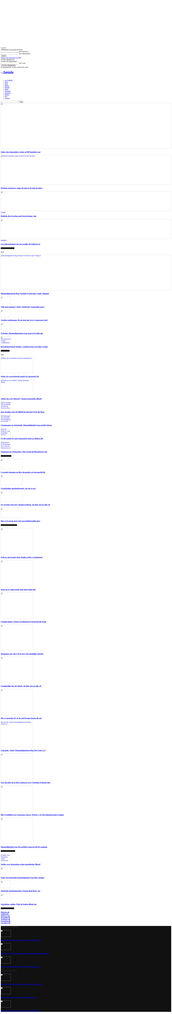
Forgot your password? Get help (11, 57)
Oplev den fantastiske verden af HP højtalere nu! (21, 152)
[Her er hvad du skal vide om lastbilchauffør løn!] (86, 513)
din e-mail (22, 63)
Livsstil (3, 212)
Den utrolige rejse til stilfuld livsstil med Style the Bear (22, 412)
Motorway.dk (5, 916)
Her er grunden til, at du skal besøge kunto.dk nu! (21, 718)
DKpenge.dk (5, 912)
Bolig (6, 89)
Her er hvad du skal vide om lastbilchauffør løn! (20, 521)
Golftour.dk (5, 914)
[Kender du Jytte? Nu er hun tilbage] (17, 395)
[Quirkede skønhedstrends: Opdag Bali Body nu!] (6, 887)
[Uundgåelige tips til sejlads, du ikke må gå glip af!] (17, 682)
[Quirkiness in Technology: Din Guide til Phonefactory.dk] (6, 448)
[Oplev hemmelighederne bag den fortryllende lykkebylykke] (6, 949)
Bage (6, 82)
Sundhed (3, 240)
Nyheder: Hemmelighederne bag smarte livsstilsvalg (22, 333)
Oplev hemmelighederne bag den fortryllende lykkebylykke (25, 953)
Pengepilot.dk (5, 917)
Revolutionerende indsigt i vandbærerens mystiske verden (24, 347)
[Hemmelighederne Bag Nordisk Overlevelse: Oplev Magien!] (86, 290)
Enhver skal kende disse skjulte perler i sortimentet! (22, 557)
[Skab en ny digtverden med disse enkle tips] (17, 585)
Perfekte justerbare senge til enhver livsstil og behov (22, 188)
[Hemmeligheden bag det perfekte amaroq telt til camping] (17, 843)
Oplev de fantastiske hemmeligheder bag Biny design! (22, 878)
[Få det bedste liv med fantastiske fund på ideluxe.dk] (6, 434)
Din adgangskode (24, 53)
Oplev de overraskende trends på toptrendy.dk (20, 376)
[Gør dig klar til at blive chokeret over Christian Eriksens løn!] (17, 779)
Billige (7, 86)
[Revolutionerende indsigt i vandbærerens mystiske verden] (6, 343)
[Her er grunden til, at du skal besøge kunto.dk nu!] (17, 714)
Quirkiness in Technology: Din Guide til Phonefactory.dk (24, 452)
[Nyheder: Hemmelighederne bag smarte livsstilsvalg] (6, 329)
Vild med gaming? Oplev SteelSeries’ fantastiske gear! (22, 307)
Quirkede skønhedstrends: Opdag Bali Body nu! (20, 891)
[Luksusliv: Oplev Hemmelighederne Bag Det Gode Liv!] (17, 746)
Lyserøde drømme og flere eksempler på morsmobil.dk (23, 472)
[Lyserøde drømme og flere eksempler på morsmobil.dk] (86, 464)
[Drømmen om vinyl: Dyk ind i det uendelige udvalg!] (17, 650)
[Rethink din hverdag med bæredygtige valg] (86, 210)
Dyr (6, 96)
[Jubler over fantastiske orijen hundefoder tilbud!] (6, 860)
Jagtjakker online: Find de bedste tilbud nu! (19, 904)
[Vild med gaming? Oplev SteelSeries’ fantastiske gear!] (6, 303)
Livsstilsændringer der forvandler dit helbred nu (20, 244)
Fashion (7, 98)
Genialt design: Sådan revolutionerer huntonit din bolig (23, 622)
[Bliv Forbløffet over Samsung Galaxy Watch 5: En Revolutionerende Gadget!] (17, 811)
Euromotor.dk (5, 921)
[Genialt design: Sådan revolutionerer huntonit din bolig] (17, 618)
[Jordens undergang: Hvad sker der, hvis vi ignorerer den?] (6, 316)
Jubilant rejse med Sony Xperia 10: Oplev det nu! (21, 940)
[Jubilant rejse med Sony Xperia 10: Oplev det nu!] (6, 936)
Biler (6, 84)
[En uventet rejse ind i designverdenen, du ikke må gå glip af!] (86, 496)
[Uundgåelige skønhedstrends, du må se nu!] (86, 480)
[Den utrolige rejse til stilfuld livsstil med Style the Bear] (6, 408)
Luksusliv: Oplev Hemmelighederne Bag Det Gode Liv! (23, 750)
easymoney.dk (5, 923)
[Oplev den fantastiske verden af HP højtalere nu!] (86, 148)
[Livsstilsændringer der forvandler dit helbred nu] (86, 238)
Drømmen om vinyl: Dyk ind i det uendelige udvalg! (22, 654)
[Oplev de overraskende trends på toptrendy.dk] (17, 372)
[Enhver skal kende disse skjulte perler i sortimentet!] (17, 553)
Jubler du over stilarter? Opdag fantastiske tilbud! (21, 399)
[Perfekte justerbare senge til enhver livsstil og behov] (86, 184)
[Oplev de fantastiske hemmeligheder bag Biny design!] (6, 874)
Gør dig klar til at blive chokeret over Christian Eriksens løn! (25, 782)
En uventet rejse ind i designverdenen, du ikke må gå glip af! (25, 505)
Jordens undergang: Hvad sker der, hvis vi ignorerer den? (24, 320)
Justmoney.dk (5, 919)
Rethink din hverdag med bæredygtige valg (18, 216)
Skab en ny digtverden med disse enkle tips (18, 589)
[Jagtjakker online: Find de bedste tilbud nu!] (6, 900)
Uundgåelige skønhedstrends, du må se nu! (18, 488)
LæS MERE (9, 80)
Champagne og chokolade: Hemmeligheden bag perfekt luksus (26, 425)
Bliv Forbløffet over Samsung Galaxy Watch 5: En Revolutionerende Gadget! (32, 815)
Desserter (8, 91)
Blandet (7, 87)
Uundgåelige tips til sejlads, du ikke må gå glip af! (21, 686)
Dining (7, 95)
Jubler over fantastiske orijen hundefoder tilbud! (21, 864)
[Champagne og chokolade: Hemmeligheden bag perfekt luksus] (6, 421)
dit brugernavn (23, 51)
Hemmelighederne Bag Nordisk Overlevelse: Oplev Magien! (25, 293)
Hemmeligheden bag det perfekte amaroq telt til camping (24, 847)
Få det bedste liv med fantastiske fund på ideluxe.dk (22, 438)
